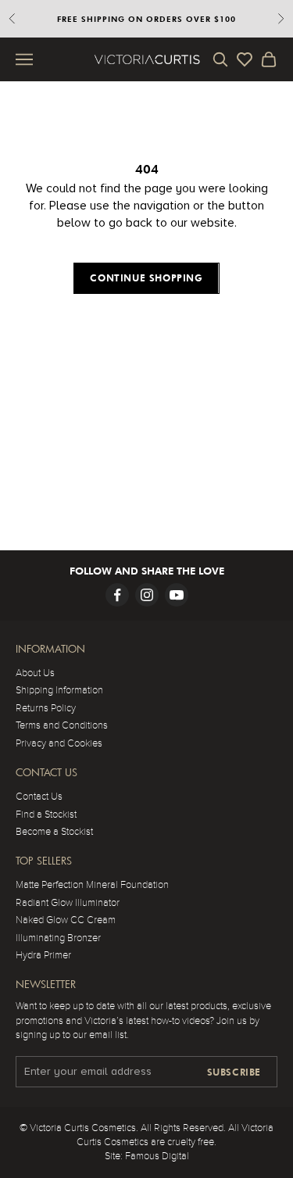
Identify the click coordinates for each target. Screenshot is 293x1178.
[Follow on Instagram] (147, 595)
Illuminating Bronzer (58, 938)
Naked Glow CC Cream (66, 920)
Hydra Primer (43, 955)
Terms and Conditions (62, 725)
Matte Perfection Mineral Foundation (92, 885)
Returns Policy (46, 708)
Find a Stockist (46, 814)
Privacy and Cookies (59, 743)
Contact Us (39, 796)
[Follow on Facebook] (117, 595)
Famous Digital (157, 1156)
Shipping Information (59, 690)
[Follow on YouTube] (176, 595)
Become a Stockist (54, 831)
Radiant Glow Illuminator (68, 903)
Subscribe (234, 1072)
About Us (35, 673)
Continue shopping (146, 278)
